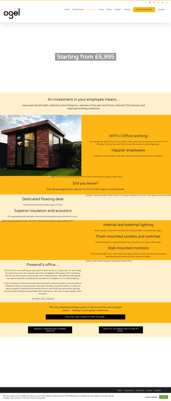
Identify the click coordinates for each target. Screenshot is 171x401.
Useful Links (140, 390)
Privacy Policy (128, 390)
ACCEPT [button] (164, 397)
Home (120, 390)
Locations (158, 390)
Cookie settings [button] (151, 397)
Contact (149, 390)
